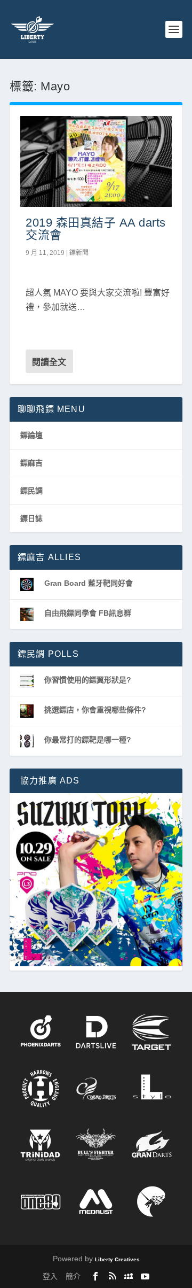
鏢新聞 (79, 253)
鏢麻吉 (31, 463)
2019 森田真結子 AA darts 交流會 (96, 229)
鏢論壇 (31, 435)
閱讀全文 (49, 362)
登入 (50, 1276)
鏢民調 (31, 490)
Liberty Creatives (117, 1259)
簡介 (73, 1276)
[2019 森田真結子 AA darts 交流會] (96, 161)
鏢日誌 (31, 518)
